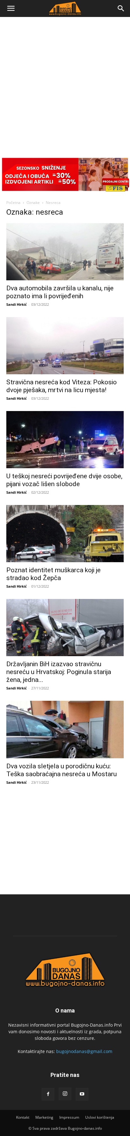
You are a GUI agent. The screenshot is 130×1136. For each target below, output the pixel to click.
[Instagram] (65, 1094)
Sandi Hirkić (16, 304)
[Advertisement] (65, 85)
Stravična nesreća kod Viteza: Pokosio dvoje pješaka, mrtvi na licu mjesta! (61, 386)
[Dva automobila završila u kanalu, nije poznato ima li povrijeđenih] (65, 251)
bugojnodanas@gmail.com (84, 1051)
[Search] (121, 8)
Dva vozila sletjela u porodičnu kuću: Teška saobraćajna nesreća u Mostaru (61, 770)
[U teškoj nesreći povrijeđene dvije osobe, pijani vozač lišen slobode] (65, 439)
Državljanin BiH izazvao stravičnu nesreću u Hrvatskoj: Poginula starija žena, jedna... (58, 671)
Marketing (44, 1117)
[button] (11, 8)
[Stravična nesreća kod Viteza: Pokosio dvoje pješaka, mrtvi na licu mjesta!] (65, 345)
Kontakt (22, 1117)
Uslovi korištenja (99, 1117)
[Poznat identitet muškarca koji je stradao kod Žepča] (65, 533)
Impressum (69, 1117)
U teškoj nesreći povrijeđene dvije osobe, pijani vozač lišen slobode (64, 480)
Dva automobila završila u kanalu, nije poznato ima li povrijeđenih (60, 292)
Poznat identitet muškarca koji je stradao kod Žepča (53, 574)
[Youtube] (82, 1094)
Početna (13, 202)
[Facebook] (48, 1094)
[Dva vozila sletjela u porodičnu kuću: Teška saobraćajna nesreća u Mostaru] (65, 729)
